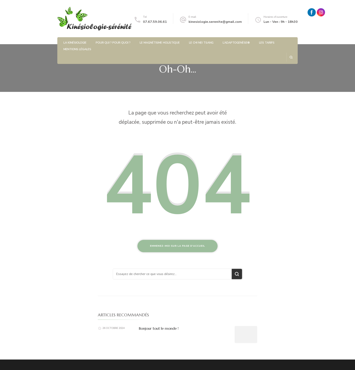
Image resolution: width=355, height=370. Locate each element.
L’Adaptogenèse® (236, 43)
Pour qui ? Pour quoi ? (113, 43)
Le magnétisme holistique (160, 43)
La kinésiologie (74, 43)
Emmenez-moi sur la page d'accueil (177, 245)
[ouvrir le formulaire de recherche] (291, 57)
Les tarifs (266, 43)
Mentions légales (77, 49)
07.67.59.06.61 (155, 22)
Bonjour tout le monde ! (159, 328)
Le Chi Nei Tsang (201, 43)
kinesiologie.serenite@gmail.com (215, 22)
